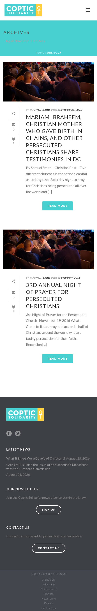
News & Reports (41, 109)
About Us (48, 579)
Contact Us (48, 608)
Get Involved (48, 589)
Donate (48, 593)
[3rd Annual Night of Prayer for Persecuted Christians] (48, 249)
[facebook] (9, 434)
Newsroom (49, 598)
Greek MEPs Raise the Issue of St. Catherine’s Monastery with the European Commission (47, 467)
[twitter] (18, 434)
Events (48, 603)
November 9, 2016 (69, 277)
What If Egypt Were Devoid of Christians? (35, 458)
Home (40, 52)
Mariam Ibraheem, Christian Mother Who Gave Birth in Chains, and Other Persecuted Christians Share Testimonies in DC (54, 138)
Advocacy (48, 584)
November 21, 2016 (70, 109)
